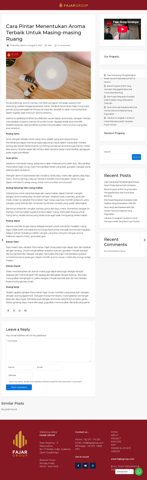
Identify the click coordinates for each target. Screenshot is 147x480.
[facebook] (78, 466)
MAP (113, 445)
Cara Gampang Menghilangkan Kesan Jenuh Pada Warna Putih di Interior (120, 78)
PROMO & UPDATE (121, 448)
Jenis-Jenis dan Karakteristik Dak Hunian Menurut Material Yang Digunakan (120, 110)
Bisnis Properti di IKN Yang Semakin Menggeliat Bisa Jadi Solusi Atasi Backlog (118, 89)
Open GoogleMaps (49, 452)
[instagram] (93, 466)
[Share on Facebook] (8, 310)
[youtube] (85, 466)
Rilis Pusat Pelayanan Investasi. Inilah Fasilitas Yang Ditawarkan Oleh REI (119, 99)
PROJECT (116, 438)
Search (107, 152)
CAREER (115, 451)
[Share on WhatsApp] (20, 310)
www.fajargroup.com (122, 459)
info (50, 45)
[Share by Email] (25, 310)
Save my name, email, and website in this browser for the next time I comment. (45, 382)
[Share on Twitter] (14, 310)
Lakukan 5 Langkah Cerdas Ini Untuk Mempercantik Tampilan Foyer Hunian (119, 121)
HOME (114, 432)
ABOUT (114, 435)
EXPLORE (116, 441)
